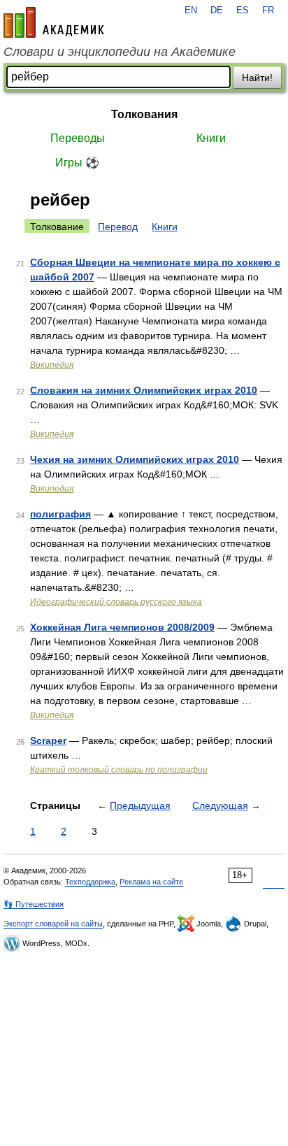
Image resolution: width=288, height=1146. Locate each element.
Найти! (257, 77)
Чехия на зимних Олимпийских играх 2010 (134, 459)
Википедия (51, 365)
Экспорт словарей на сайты (53, 923)
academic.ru (53, 22)
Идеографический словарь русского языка (116, 602)
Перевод (118, 226)
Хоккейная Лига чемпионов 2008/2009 (122, 627)
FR (268, 10)
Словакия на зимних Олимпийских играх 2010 (143, 390)
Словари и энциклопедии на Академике (119, 52)
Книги (211, 138)
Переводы (77, 138)
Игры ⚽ (77, 163)
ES (242, 10)
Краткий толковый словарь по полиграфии (119, 770)
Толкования (144, 114)
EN (191, 10)
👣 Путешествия (33, 904)
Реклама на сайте (151, 882)
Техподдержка (90, 882)
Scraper (48, 740)
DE (216, 10)
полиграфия (60, 514)
